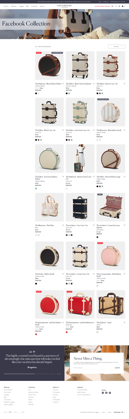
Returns (30, 402)
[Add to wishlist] (63, 83)
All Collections (8, 390)
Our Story (55, 390)
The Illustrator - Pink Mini (44, 225)
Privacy (109, 412)
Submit (117, 368)
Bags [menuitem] (27, 6)
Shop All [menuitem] (6, 6)
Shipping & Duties (33, 392)
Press (54, 397)
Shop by (6, 387)
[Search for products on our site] (112, 6)
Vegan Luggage (8, 404)
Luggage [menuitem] (21, 6)
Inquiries (80, 387)
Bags (5, 397)
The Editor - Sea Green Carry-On (78, 130)
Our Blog (55, 394)
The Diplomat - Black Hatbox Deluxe (48, 84)
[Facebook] (106, 393)
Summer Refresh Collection (102, 6)
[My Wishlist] (115, 6)
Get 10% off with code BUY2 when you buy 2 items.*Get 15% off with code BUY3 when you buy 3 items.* (64, 1)
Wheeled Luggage (9, 402)
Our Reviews (56, 392)
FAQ (29, 390)
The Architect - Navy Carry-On (77, 225)
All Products (7, 392)
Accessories (7, 399)
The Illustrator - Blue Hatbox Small (109, 130)
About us (56, 387)
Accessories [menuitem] (34, 6)
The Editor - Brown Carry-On (107, 84)
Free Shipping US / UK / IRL (117, 1)
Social (104, 390)
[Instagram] (103, 393)
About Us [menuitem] (42, 6)
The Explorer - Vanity (104, 322)
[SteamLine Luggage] (64, 6)
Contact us (105, 1)
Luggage (6, 394)
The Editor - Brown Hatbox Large (108, 177)
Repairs (30, 399)
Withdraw (31, 404)
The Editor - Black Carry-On (45, 130)
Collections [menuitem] (13, 6)
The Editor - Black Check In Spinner (78, 84)
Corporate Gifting (82, 390)
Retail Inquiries (81, 392)
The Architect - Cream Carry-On (77, 274)
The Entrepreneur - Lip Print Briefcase (79, 322)
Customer (31, 387)
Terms (103, 412)
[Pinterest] (110, 393)
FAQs (100, 1)
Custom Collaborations (83, 394)
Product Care (32, 394)
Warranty (30, 397)
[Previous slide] (58, 373)
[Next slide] (60, 373)
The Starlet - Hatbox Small (44, 274)
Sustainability (56, 399)
